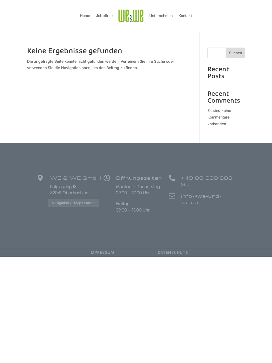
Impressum (102, 252)
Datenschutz (173, 252)
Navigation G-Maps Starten (74, 203)
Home (85, 15)
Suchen (235, 52)
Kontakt (185, 15)
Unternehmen (161, 15)
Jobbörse (104, 15)
